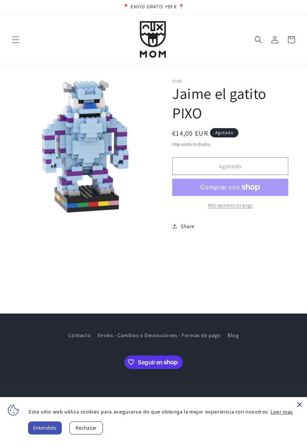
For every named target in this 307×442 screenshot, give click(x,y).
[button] (15, 39)
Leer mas (282, 411)
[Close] (299, 404)
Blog (233, 335)
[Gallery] (86, 146)
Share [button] (188, 226)
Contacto (79, 335)
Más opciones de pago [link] (230, 205)
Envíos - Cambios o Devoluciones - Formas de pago (159, 335)
